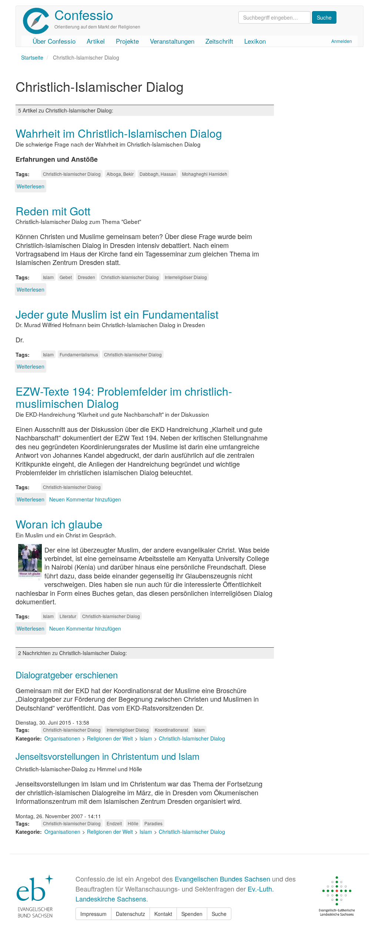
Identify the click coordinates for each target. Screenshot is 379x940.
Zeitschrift (219, 41)
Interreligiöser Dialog (186, 277)
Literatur (68, 616)
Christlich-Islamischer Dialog (72, 174)
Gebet (66, 277)
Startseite (32, 57)
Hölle (133, 823)
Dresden (86, 277)
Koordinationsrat (171, 729)
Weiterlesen (30, 186)
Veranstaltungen (172, 41)
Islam (48, 277)
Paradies (153, 823)
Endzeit (114, 823)
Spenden (191, 913)
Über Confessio (54, 41)
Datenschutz (130, 913)
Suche (219, 913)
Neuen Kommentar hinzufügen (85, 499)
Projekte (127, 41)
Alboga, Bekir (120, 174)
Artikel (96, 41)
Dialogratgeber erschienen (67, 674)
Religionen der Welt (110, 738)
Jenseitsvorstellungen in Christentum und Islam (107, 755)
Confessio (83, 14)
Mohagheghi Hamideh (204, 174)
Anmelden (341, 41)
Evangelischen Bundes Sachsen (222, 878)
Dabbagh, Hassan (158, 174)
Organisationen (62, 738)
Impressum (93, 913)
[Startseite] (38, 21)
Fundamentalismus (79, 354)
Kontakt (163, 913)
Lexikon (255, 41)
